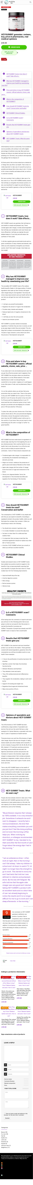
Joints (3, 1140)
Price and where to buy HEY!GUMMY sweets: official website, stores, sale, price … (16, 92)
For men (3, 1134)
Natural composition (9, 1083)
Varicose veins (5, 1145)
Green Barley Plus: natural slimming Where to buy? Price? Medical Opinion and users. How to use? (9, 1022)
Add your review (26, 953)
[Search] (30, 2)
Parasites (3, 1141)
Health (3, 1138)
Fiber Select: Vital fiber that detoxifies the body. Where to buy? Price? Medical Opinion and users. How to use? (24, 992)
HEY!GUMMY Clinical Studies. (15, 113)
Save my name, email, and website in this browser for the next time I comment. (15, 1114)
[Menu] (2, 2)
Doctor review (8, 1079)
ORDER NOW (15, 47)
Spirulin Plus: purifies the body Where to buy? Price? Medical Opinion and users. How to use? (23, 1019)
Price (5, 1085)
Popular (3, 1143)
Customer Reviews (9, 1081)
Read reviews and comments (13, 953)
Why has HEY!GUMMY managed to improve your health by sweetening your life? (15, 83)
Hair (2, 1136)
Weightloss (4, 9)
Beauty (3, 1132)
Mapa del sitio (23, 1158)
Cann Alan (12, 961)
